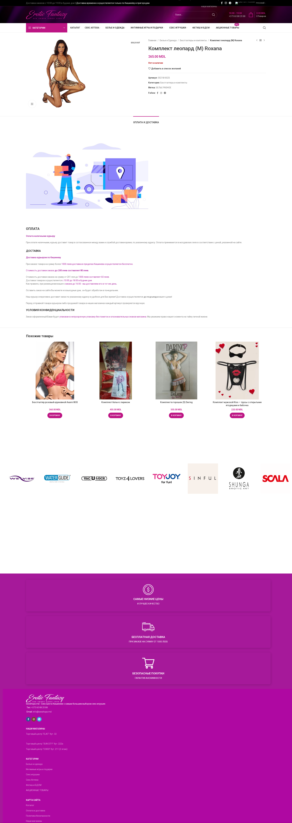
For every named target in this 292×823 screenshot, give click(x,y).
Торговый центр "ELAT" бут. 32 (41, 734)
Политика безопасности (38, 816)
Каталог (30, 805)
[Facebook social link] (222, 3)
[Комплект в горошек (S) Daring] (176, 370)
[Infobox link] (233, 14)
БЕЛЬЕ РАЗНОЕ (163, 87)
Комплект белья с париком (115, 402)
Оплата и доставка (35, 810)
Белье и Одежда (168, 40)
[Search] (264, 28)
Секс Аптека (32, 780)
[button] (54, 415)
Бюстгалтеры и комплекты (193, 40)
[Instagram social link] (226, 3)
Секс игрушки (33, 774)
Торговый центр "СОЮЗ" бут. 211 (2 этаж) (46, 749)
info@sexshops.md (42, 712)
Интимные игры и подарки (39, 769)
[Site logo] (46, 14)
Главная (152, 40)
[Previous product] (257, 40)
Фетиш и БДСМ (33, 785)
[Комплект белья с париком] (116, 370)
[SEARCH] (213, 14)
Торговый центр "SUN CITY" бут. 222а (44, 743)
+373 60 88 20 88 (39, 707)
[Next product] (264, 40)
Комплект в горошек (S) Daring (176, 402)
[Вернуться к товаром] (260, 40)
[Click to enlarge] (32, 104)
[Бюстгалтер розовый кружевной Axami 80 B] (55, 370)
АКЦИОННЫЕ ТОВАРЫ (37, 790)
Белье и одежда (34, 764)
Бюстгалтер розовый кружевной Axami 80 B (55, 402)
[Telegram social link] (230, 3)
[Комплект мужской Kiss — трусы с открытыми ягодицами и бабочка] (237, 370)
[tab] (146, 121)
